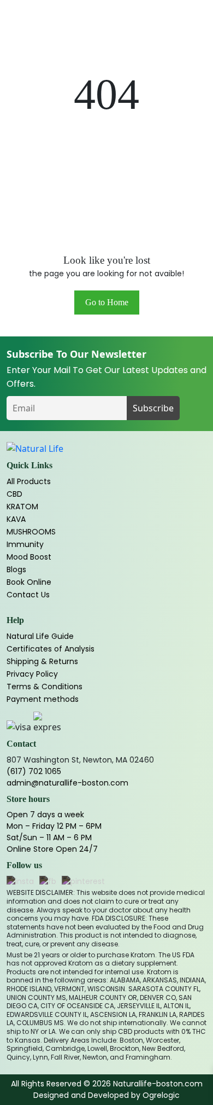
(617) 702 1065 (34, 771)
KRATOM (22, 506)
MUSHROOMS (31, 531)
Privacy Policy (32, 673)
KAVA (16, 519)
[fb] (47, 882)
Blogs (16, 569)
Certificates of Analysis (50, 648)
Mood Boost (29, 556)
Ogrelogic (161, 1095)
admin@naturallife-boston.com (67, 782)
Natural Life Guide (40, 636)
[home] (35, 449)
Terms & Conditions (44, 686)
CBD (14, 493)
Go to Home (106, 302)
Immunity (25, 544)
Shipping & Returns (42, 661)
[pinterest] (83, 882)
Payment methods (43, 699)
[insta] (20, 882)
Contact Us (28, 594)
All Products (29, 481)
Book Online (29, 582)
